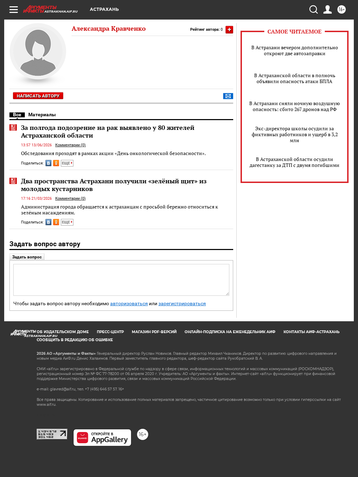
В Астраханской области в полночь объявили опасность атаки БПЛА (294, 78)
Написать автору (38, 95)
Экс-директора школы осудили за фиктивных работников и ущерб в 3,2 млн (295, 134)
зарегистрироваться (182, 304)
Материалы (42, 114)
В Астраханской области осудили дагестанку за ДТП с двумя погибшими (294, 162)
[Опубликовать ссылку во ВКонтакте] (48, 163)
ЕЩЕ (66, 163)
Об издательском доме (63, 332)
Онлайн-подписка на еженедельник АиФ (230, 332)
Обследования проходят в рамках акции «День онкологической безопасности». (113, 153)
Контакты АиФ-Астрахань (311, 332)
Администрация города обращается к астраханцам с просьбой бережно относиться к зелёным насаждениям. (119, 210)
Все (17, 114)
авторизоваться (129, 304)
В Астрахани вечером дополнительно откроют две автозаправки (294, 50)
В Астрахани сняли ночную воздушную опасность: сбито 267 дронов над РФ (294, 106)
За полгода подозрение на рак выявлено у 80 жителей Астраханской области (107, 131)
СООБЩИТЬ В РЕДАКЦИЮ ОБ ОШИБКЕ (75, 340)
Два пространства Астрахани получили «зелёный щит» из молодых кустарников (114, 185)
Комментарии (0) (70, 145)
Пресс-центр (110, 332)
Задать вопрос (27, 257)
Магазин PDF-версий (154, 332)
